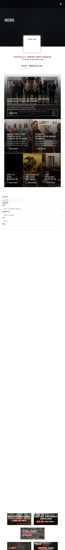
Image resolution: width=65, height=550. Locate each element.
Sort (3, 218)
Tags (3, 224)
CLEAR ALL (25, 68)
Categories (5, 211)
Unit (3, 205)
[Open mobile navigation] (60, 4)
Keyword (5, 197)
